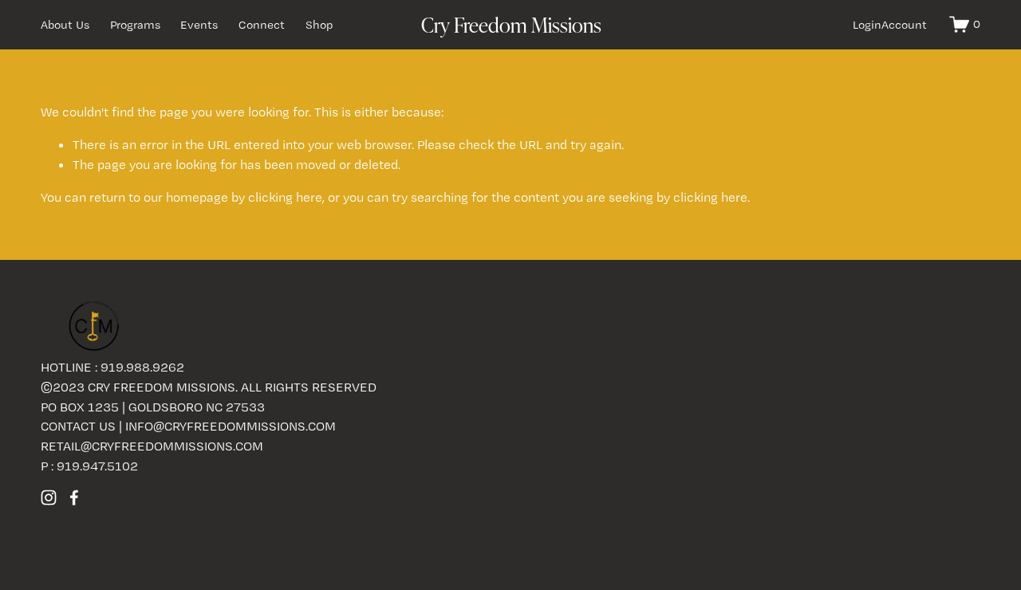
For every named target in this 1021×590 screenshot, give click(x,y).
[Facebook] (74, 497)
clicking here (285, 197)
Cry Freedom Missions (511, 24)
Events (199, 25)
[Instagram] (49, 497)
